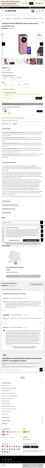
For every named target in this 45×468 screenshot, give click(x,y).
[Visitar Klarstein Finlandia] (16, 449)
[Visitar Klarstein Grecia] (9, 451)
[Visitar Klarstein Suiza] (7, 446)
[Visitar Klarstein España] (14, 446)
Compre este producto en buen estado (12, 106)
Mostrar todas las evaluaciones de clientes (24, 347)
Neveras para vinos (6, 385)
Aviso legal (18, 461)
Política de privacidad (26, 451)
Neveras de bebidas (6, 403)
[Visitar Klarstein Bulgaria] (14, 449)
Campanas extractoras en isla (8, 393)
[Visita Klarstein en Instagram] (2, 460)
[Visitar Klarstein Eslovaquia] (19, 446)
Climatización (8, 18)
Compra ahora (31, 3)
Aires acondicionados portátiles (29, 18)
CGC (14, 461)
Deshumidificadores (6, 390)
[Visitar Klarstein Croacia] (9, 449)
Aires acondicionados (17, 18)
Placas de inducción (6, 411)
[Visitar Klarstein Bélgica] (19, 449)
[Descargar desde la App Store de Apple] (26, 447)
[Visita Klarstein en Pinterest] (11, 460)
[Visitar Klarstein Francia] (9, 446)
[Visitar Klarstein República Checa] (2, 449)
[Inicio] (4, 18)
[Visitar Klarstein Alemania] (2, 446)
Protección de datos (6, 461)
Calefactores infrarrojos (7, 398)
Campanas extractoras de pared (9, 408)
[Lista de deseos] (39, 11)
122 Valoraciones (11, 28)
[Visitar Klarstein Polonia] (7, 449)
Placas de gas (5, 414)
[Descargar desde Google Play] (34, 447)
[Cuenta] (36, 11)
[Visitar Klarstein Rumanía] (12, 449)
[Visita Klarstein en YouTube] (8, 460)
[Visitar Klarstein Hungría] (5, 449)
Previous (3, 44)
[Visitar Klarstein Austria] (5, 446)
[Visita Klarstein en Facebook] (5, 460)
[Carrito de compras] (42, 11)
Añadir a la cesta (40, 111)
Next (41, 44)
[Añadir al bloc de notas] (42, 22)
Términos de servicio (35, 451)
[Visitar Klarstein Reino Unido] (16, 446)
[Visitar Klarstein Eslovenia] (7, 452)
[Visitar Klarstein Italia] (12, 446)
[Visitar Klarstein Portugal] (5, 452)
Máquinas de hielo (6, 401)
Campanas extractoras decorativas (10, 395)
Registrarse (39, 98)
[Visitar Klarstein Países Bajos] (2, 452)
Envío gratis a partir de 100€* (37, 7)
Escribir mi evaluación (36, 284)
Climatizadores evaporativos (8, 406)
